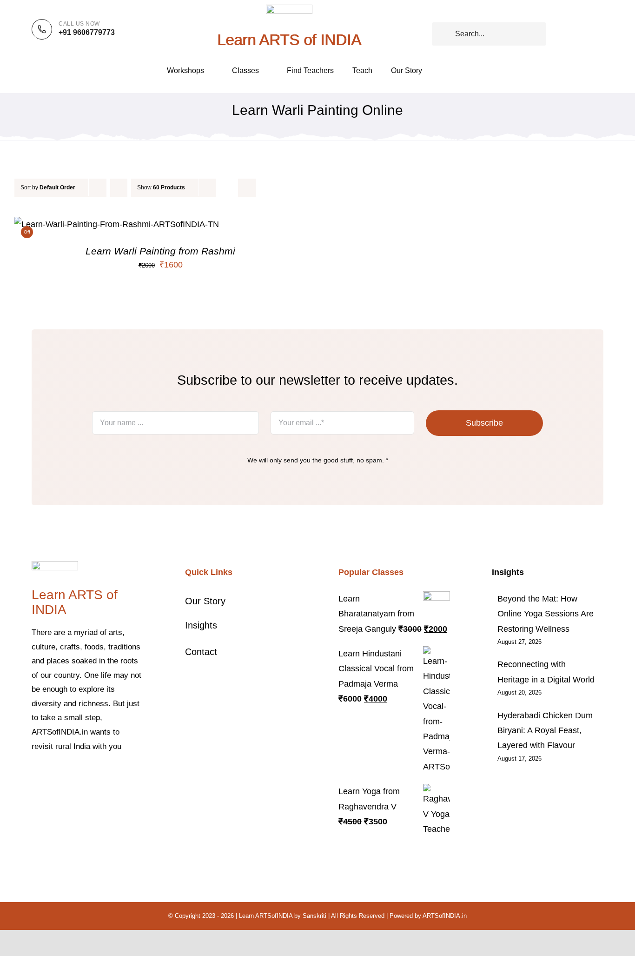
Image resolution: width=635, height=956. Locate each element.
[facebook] (34, 774)
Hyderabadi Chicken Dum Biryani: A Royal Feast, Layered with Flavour (545, 730)
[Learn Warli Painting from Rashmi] (116, 224)
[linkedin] (109, 774)
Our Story (205, 601)
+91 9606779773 (87, 32)
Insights (201, 625)
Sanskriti (314, 915)
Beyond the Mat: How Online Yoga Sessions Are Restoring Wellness (545, 614)
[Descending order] (119, 187)
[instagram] (64, 774)
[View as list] (247, 188)
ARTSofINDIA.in (445, 915)
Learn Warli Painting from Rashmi (160, 251)
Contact (201, 652)
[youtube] (94, 774)
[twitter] (49, 774)
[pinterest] (79, 774)
